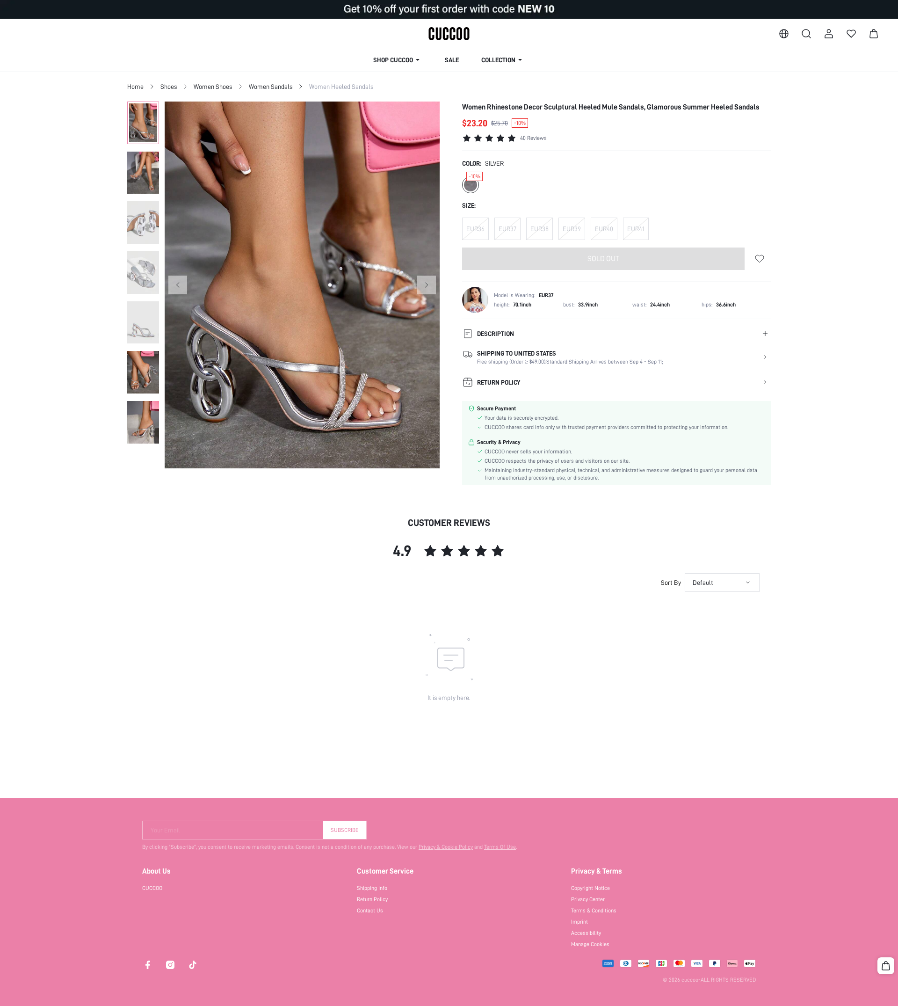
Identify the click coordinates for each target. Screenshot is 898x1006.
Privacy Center (588, 899)
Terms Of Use (500, 847)
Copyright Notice (590, 888)
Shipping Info (372, 888)
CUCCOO (152, 888)
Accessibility (586, 933)
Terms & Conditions (593, 910)
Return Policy (372, 899)
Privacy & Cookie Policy (446, 847)
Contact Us (370, 910)
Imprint (579, 922)
